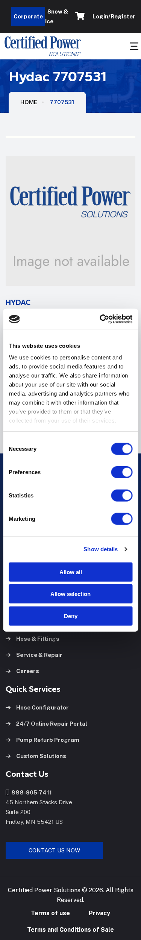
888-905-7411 (30, 792)
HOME (28, 102)
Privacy (99, 913)
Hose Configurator (42, 707)
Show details (100, 549)
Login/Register (112, 16)
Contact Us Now (54, 850)
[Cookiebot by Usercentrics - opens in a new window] (100, 319)
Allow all (70, 572)
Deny (70, 616)
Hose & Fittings (37, 638)
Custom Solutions (41, 756)
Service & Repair (39, 655)
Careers (27, 671)
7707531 (62, 102)
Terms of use (50, 913)
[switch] (114, 472)
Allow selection (70, 594)
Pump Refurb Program (47, 740)
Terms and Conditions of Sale (70, 929)
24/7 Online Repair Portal (51, 723)
